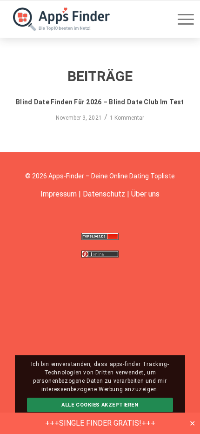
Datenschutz (104, 194)
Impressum (58, 194)
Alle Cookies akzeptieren (99, 405)
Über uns (145, 194)
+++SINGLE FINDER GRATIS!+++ (100, 423)
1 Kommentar (127, 118)
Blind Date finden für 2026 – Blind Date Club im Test (100, 102)
